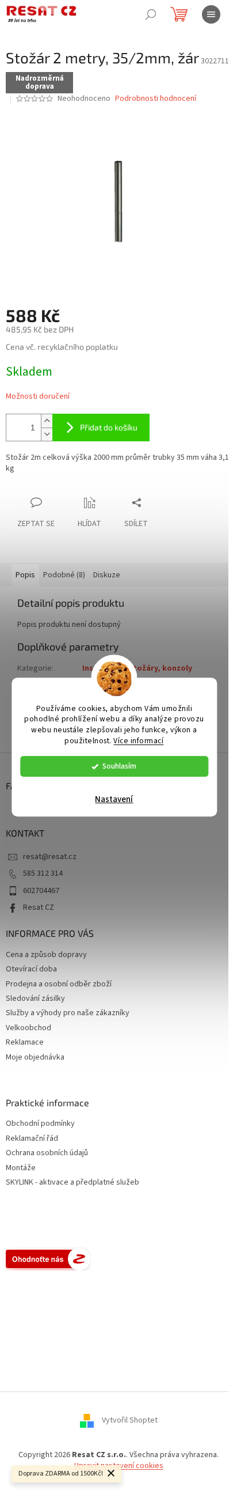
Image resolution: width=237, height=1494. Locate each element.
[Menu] (211, 14)
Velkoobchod (28, 1028)
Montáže (21, 1168)
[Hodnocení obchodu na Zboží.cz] (48, 1258)
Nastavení (114, 799)
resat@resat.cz (50, 857)
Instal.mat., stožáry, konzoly (137, 668)
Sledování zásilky (35, 998)
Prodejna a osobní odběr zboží (59, 984)
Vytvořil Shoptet (130, 1420)
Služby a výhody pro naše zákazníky (67, 1013)
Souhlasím (119, 766)
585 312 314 (43, 873)
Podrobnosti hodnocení (155, 98)
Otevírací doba (31, 969)
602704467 (41, 891)
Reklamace (25, 1042)
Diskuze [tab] (106, 575)
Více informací (138, 740)
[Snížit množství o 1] (46, 434)
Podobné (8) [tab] (64, 575)
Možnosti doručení (38, 396)
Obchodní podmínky (40, 1123)
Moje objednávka (35, 1057)
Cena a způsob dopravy (46, 954)
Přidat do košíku (108, 427)
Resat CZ (38, 907)
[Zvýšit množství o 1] (46, 421)
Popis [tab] (25, 575)
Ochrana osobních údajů (47, 1153)
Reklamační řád (32, 1138)
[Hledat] (150, 14)
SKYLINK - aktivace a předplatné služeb (72, 1182)
